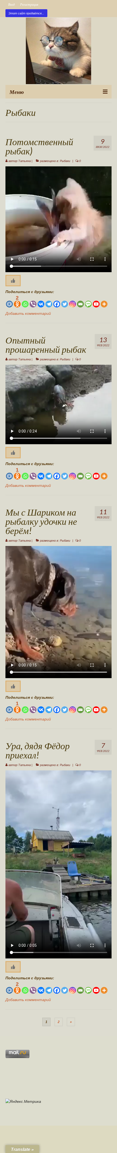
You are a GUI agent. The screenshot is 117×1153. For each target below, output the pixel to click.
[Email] (80, 301)
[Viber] (33, 301)
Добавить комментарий (28, 313)
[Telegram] (48, 301)
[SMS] (88, 301)
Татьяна (24, 161)
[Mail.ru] (9, 301)
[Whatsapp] (25, 301)
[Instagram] (72, 301)
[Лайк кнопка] (13, 280)
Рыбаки (65, 161)
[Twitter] (64, 301)
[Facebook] (56, 301)
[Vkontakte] (41, 301)
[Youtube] (96, 301)
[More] (104, 301)
